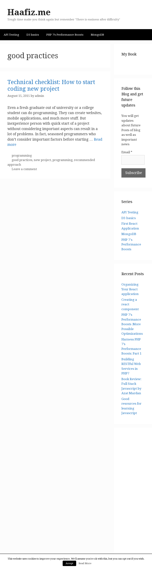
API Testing (11, 34)
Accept (69, 563)
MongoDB (97, 34)
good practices (22, 160)
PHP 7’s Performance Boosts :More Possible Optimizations (132, 324)
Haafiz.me (29, 12)
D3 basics (33, 34)
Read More (85, 563)
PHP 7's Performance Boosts (131, 244)
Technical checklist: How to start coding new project (51, 85)
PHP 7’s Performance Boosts (64, 34)
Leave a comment (24, 169)
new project (42, 160)
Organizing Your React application (130, 289)
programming (22, 155)
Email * (126, 152)
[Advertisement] (133, 490)
